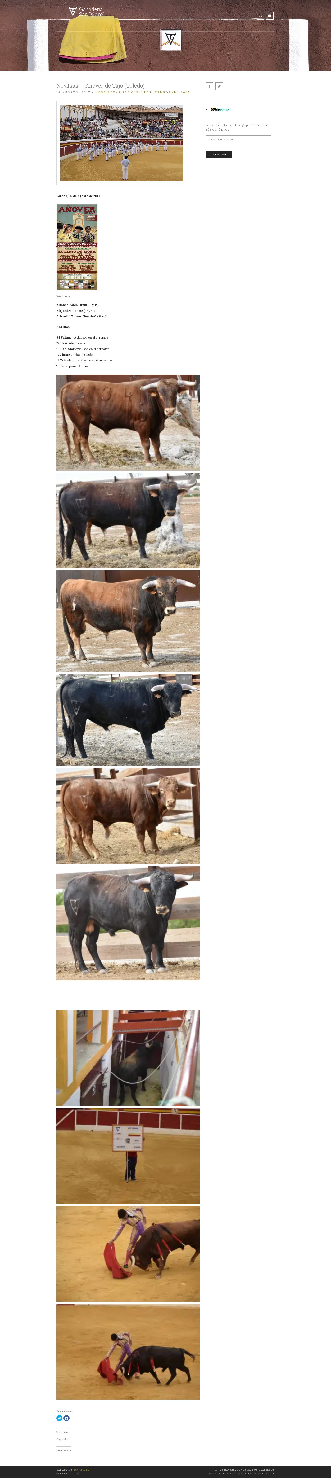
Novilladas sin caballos (124, 92)
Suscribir (219, 154)
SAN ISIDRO (81, 1469)
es (260, 15)
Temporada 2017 (172, 92)
